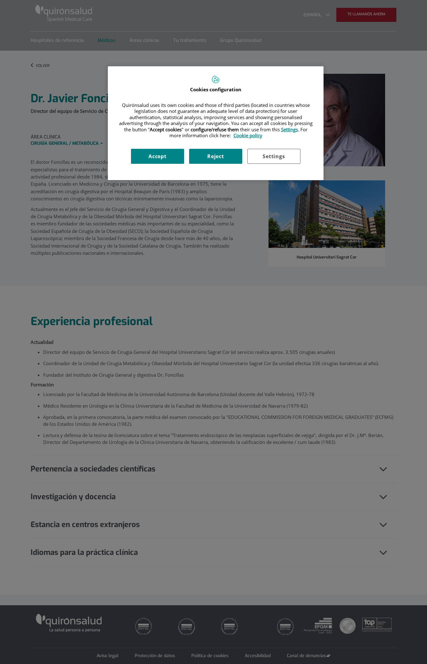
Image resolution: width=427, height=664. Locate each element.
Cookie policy (248, 135)
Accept (157, 156)
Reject (215, 156)
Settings (274, 156)
